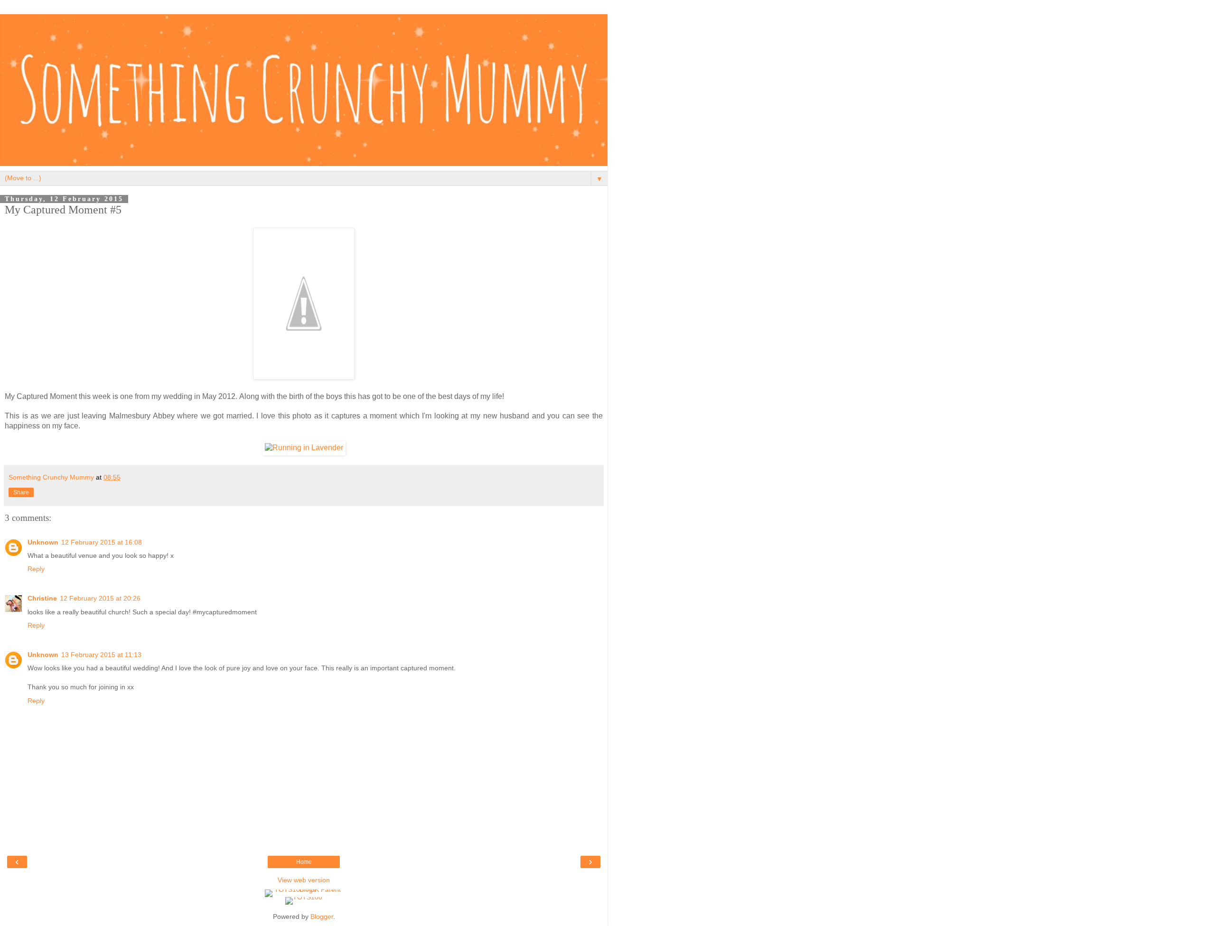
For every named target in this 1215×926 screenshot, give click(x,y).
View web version (304, 880)
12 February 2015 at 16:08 (101, 542)
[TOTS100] (303, 897)
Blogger (321, 916)
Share (21, 492)
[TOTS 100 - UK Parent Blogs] (304, 889)
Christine (42, 598)
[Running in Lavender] (304, 448)
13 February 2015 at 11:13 (101, 654)
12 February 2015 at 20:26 (100, 598)
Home (304, 862)
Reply (36, 569)
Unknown (43, 542)
